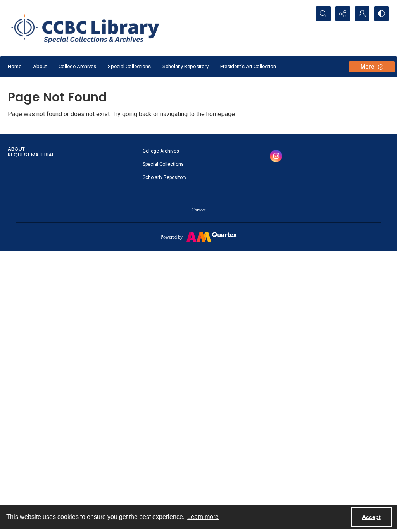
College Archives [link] (161, 151)
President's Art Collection (248, 66)
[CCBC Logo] (92, 28)
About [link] (16, 149)
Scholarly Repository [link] (164, 177)
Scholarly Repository (185, 66)
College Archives (77, 66)
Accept (371, 517)
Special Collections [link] (163, 164)
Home (14, 66)
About (40, 66)
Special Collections (129, 66)
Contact (198, 210)
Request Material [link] (31, 154)
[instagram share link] (276, 156)
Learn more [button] (203, 517)
